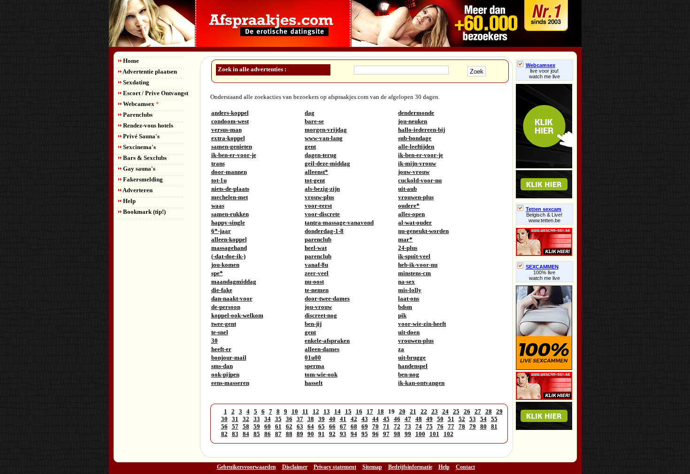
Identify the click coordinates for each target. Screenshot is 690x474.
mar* (405, 239)
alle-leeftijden (416, 146)
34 (267, 418)
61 (278, 426)
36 (289, 418)
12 (316, 411)
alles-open (411, 214)
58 (246, 426)
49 (429, 418)
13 (326, 411)
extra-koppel (228, 138)
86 (267, 433)
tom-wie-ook (321, 374)
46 (397, 418)
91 (321, 433)
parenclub (318, 239)
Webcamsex (140, 103)
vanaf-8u (316, 264)
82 (224, 433)
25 (456, 411)
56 (224, 426)
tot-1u (219, 180)
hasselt (313, 382)
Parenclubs (137, 114)
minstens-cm (414, 273)
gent (310, 146)
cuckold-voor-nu (420, 180)
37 (300, 418)
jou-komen (225, 264)
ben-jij (313, 323)
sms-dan (222, 365)
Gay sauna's (138, 168)
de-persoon (225, 306)
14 (337, 411)
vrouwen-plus (416, 197)
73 (408, 426)
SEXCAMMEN (542, 267)
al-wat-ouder (415, 222)
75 (429, 426)
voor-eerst (318, 205)
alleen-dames (322, 349)
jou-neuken (412, 121)
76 (440, 426)
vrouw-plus (319, 197)
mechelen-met (229, 197)
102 (448, 433)
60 (267, 426)
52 (462, 418)
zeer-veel (317, 273)
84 (246, 433)
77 (451, 426)
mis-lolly (410, 289)
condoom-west (230, 121)
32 (246, 418)
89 (300, 433)
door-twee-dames (327, 298)
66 (332, 426)
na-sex (406, 281)
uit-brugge (412, 357)
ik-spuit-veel (414, 256)
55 (494, 418)
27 (478, 411)
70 (375, 426)
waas (217, 205)
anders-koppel (230, 112)
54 (483, 418)
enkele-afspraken (327, 340)
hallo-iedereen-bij (421, 129)
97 (386, 433)
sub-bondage (414, 138)
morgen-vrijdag (326, 129)
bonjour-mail (228, 357)
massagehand (229, 247)
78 (462, 426)
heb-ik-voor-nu (417, 264)
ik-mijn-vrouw (417, 163)
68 (354, 426)
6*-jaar (221, 230)
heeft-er (221, 349)
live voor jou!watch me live (544, 73)
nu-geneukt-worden (423, 230)
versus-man (226, 129)
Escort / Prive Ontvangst (155, 93)
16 (359, 411)
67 (343, 426)
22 (424, 411)
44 (375, 418)
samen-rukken (230, 214)
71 (386, 426)
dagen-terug (321, 154)
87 (278, 433)
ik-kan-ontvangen (421, 382)
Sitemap (372, 467)
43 (364, 418)
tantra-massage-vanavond (339, 222)
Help (129, 200)
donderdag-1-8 (324, 230)
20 (402, 411)
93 (343, 433)
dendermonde (416, 112)
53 (472, 418)
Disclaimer (294, 467)
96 (375, 433)
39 (321, 418)
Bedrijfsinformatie (410, 467)
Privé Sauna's (141, 136)
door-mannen (229, 171)
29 (499, 411)
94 (354, 433)
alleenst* (316, 171)
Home (130, 60)
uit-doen (409, 332)
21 (413, 411)
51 (451, 418)
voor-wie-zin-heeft (422, 323)
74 (418, 426)
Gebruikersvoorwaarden (246, 467)
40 (332, 418)
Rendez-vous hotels (147, 125)
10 (294, 411)
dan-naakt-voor (232, 298)
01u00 (313, 357)
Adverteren (137, 190)
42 (354, 418)
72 (397, 426)
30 (214, 340)
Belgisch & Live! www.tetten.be (544, 217)
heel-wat (316, 247)
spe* (217, 273)
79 (472, 426)
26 (467, 411)
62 (289, 426)
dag (309, 112)
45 (386, 418)
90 (310, 433)
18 (380, 411)
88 (289, 433)
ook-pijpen (225, 374)
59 (256, 426)
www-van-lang (324, 138)
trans (218, 163)
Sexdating (135, 82)
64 (310, 426)
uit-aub (407, 188)
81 (494, 426)
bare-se (314, 121)
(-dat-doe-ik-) (228, 256)
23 (434, 411)
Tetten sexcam (543, 209)
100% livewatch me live (544, 275)
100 (420, 433)
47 (408, 418)
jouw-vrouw (413, 171)
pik (402, 315)
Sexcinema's (139, 146)
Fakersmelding (142, 179)
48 (418, 418)
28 (488, 411)
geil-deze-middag (327, 163)
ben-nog (408, 374)
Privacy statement (335, 467)
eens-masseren (230, 382)
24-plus (407, 247)
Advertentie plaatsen (149, 71)
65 (321, 426)
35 (278, 418)
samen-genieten (231, 146)
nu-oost (314, 281)
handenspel (413, 365)
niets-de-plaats (230, 188)
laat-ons (408, 298)
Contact (465, 467)
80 (483, 426)
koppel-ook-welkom (237, 315)
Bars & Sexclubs (144, 157)
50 (440, 418)
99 (408, 433)
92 (332, 433)
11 (305, 411)
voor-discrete (322, 214)
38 (310, 418)
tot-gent (315, 180)
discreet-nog (321, 315)
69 (364, 426)
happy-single (228, 222)
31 (235, 418)
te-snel (219, 332)
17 (370, 411)
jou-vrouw (318, 306)
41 (343, 418)
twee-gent (223, 323)
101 (434, 433)
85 (256, 433)
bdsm (405, 306)
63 (300, 426)
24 (445, 411)
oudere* (409, 205)
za (401, 349)
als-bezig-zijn (322, 188)
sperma (314, 365)
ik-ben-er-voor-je (233, 154)
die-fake (221, 289)
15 (348, 411)
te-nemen (317, 289)
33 (256, 418)
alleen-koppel (229, 239)
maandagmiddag (233, 281)
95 (364, 433)
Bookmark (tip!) (144, 211)
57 (235, 426)
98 (397, 433)
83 (235, 433)
